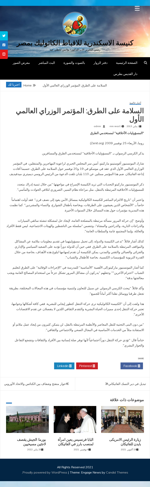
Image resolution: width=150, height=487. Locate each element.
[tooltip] (4, 35)
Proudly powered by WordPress (45, 472)
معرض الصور (21, 63)
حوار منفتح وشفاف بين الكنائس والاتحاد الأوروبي (35, 384)
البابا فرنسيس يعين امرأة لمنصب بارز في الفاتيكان (75, 442)
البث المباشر (46, 63)
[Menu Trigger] (137, 8)
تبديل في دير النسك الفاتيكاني (127, 384)
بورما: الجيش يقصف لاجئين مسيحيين (31, 442)
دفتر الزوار (100, 63)
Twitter (108, 366)
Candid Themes (117, 472)
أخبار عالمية (135, 103)
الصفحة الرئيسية (126, 63)
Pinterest (86, 366)
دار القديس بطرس (125, 74)
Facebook (130, 366)
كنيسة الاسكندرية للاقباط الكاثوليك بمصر (75, 42)
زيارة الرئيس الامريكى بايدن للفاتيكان (125, 442)
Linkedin (63, 366)
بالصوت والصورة (74, 63)
